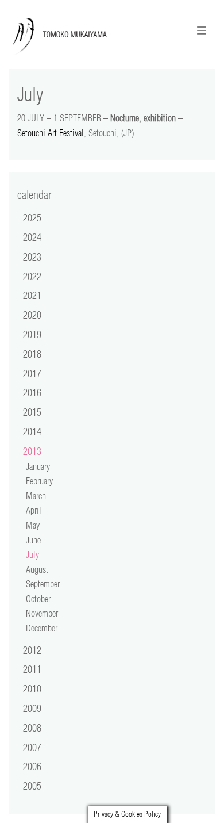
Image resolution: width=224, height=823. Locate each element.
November (42, 613)
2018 (32, 353)
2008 (32, 727)
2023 (32, 256)
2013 (32, 451)
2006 (32, 766)
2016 (32, 392)
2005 (32, 785)
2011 (32, 669)
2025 (32, 217)
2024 (32, 237)
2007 (32, 747)
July (32, 554)
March (36, 496)
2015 (32, 411)
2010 (32, 688)
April (33, 510)
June (33, 540)
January (38, 466)
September (43, 584)
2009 (32, 708)
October (38, 598)
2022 (32, 276)
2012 (32, 650)
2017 (32, 373)
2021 (32, 295)
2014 (32, 431)
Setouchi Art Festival (50, 133)
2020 (32, 314)
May (33, 525)
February (39, 481)
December (41, 628)
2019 (32, 334)
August (37, 569)
